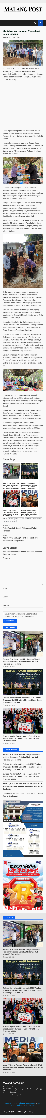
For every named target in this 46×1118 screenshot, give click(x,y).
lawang (11, 518)
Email (5, 597)
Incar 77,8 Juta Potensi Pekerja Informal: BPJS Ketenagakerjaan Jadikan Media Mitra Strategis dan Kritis (23, 786)
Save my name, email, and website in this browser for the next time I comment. (21, 615)
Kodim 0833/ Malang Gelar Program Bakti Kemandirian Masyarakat (20, 538)
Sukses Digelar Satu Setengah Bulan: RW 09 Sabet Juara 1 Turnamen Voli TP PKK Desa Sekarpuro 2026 (23, 721)
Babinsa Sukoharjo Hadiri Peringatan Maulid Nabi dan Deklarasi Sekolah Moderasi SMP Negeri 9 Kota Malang (23, 644)
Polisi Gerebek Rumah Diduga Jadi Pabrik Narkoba (20, 528)
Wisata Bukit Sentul (9, 521)
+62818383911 (12, 1093)
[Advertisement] (23, 105)
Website (6, 605)
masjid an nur (19, 518)
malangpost (6, 37)
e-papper (40, 23)
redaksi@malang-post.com (15, 1095)
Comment (7, 558)
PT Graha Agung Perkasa (33, 518)
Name (6, 588)
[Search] (35, 23)
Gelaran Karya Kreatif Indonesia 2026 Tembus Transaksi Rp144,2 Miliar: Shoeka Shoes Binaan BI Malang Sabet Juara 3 (23, 682)
